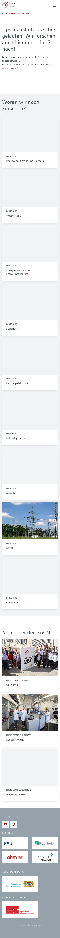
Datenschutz (24, 925)
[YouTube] (5, 824)
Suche (5, 67)
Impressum (37, 925)
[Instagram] (13, 824)
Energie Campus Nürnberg (18, 680)
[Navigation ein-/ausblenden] (54, 5)
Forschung (11, 156)
